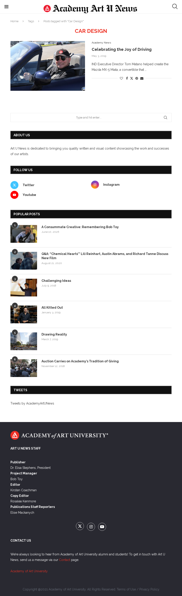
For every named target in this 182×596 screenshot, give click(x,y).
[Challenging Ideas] (23, 287)
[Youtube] (102, 527)
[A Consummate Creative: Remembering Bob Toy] (23, 234)
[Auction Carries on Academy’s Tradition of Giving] (23, 368)
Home (14, 21)
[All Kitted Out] (23, 314)
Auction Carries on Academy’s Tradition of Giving (80, 361)
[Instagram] (91, 527)
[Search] (175, 6)
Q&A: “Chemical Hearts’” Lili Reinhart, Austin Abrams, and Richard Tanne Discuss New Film (105, 256)
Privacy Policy (149, 589)
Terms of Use (126, 589)
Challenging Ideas (56, 280)
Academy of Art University (29, 571)
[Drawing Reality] (23, 341)
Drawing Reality (54, 334)
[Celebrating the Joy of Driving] (47, 66)
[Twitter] (80, 527)
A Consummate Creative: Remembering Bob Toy (80, 227)
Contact (64, 560)
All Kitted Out (52, 307)
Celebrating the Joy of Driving (122, 49)
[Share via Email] (141, 78)
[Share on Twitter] (131, 78)
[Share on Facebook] (127, 78)
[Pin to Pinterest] (136, 78)
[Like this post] (121, 78)
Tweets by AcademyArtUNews (32, 403)
